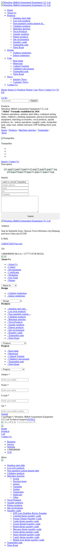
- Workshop (12, 275)
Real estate (18, 60)
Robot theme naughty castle (26, 526)
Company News (20, 82)
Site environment (21, 39)
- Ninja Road (13, 338)
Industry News (20, 79)
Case (9, 58)
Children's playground (23, 68)
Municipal (18, 63)
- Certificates (13, 272)
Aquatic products (21, 34)
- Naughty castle (14, 332)
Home (10, 10)
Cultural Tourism (21, 66)
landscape (17, 494)
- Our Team (12, 277)
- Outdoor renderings (17, 293)
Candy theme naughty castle (26, 537)
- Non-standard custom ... (19, 314)
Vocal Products (20, 31)
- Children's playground (18, 359)
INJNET (31, 419)
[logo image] (2, 460)
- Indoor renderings (16, 296)
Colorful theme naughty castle (27, 516)
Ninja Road (18, 47)
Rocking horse (20, 481)
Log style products (21, 21)
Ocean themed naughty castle (26, 524)
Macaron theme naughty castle (27, 529)
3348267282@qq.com (11, 243)
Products (11, 15)
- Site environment (15, 330)
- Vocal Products (15, 322)
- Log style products (16, 311)
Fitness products (20, 37)
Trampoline (43, 130)
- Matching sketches (16, 319)
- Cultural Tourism (15, 356)
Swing (16, 478)
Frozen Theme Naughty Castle (27, 518)
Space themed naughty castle (26, 534)
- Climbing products (16, 316)
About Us (11, 13)
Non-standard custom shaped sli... (29, 23)
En (6, 97)
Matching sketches (21, 29)
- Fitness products (15, 327)
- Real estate (13, 351)
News (10, 76)
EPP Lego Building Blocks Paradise (30, 513)
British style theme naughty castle (28, 540)
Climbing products (21, 26)
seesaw (16, 484)
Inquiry (4, 161)
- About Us (12, 264)
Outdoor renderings (22, 52)
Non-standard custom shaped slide (23, 470)
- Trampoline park (15, 335)
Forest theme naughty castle (26, 532)
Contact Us (12, 84)
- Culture (11, 267)
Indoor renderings (21, 55)
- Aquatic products (15, 324)
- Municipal (12, 353)
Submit (4, 414)
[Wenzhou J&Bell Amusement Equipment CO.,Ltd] (25, 3)
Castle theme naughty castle (26, 521)
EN (2, 92)
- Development (14, 269)
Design (10, 50)
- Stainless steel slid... (17, 308)
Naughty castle (20, 42)
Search (34, 101)
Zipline (16, 489)
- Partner (11, 280)
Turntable (17, 486)
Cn (2, 97)
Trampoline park (20, 45)
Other (15, 497)
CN (57, 89)
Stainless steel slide (22, 18)
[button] (30, 135)
